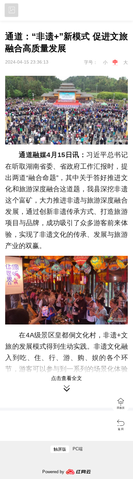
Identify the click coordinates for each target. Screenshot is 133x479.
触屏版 (60, 449)
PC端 (78, 448)
